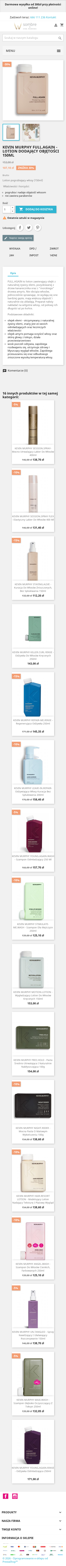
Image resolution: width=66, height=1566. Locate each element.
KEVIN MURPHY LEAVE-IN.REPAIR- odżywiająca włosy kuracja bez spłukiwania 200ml (33, 791)
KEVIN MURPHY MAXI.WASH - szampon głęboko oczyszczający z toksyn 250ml (33, 1403)
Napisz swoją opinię (20, 237)
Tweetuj (28, 227)
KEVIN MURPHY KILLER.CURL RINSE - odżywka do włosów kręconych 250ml (33, 655)
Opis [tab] (13, 273)
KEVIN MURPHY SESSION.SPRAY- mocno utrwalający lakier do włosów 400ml (33, 452)
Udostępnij (20, 227)
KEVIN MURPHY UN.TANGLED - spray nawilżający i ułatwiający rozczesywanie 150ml (33, 1335)
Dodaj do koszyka (36, 209)
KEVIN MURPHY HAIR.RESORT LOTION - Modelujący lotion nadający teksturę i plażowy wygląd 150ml (33, 1200)
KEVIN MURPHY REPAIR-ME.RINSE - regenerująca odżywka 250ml (33, 722)
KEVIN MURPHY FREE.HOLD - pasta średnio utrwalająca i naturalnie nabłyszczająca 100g (33, 1063)
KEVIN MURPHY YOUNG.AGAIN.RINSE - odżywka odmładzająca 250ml (33, 1469)
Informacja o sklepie (18, 1538)
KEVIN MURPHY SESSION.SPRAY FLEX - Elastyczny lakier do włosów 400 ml (33, 518)
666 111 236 (37, 17)
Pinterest (37, 227)
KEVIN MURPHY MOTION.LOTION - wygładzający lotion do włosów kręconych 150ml (33, 995)
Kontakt (51, 17)
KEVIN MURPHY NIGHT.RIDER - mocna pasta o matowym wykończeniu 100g (33, 1131)
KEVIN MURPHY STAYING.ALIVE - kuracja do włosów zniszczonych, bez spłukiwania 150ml (33, 588)
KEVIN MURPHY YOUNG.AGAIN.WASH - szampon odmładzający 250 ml (33, 857)
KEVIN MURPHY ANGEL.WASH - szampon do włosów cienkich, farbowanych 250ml (33, 1267)
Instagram (15, 1496)
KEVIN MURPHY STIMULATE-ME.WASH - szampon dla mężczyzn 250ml (33, 927)
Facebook (5, 1496)
